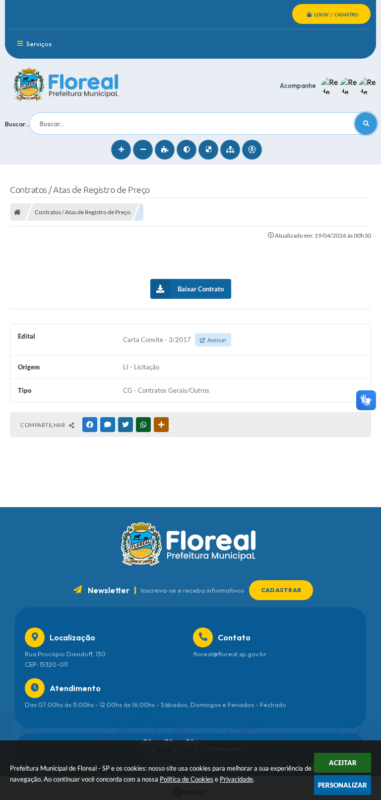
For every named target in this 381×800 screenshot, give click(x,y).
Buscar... (17, 124)
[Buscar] (366, 123)
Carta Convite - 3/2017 (174, 340)
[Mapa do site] (230, 150)
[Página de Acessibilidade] (252, 150)
